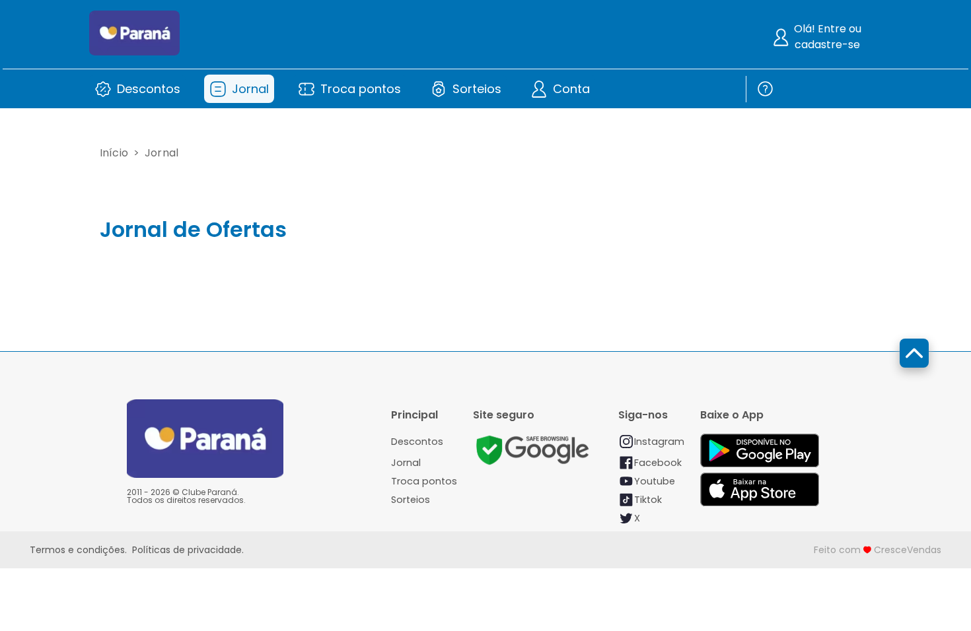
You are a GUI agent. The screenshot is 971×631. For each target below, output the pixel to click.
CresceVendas (907, 549)
